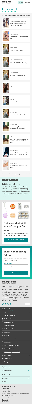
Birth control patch (9, 325)
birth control (12, 287)
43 (19, 174)
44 (22, 174)
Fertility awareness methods (11, 345)
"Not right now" (8, 358)
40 (9, 174)
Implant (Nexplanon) (9, 315)
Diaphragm (7, 332)
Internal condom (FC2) (10, 338)
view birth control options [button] (16, 239)
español (21, 2)
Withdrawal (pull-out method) (12, 352)
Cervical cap (7, 342)
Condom (6, 335)
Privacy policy (6, 391)
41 (12, 174)
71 (26, 174)
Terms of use (5, 388)
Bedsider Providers (7, 386)
